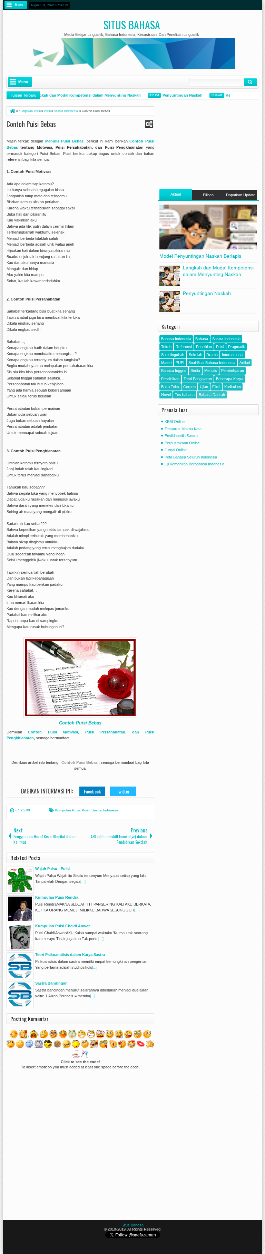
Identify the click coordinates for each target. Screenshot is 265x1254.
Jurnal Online (176, 450)
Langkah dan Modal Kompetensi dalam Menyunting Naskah (81, 95)
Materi (166, 363)
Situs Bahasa (132, 24)
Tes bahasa (185, 395)
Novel (166, 395)
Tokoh (166, 347)
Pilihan (208, 195)
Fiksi (216, 387)
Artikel (244, 363)
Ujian (204, 387)
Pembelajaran (232, 370)
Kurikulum (232, 387)
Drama (212, 355)
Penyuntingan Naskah (177, 95)
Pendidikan (170, 379)
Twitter (123, 791)
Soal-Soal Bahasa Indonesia (211, 363)
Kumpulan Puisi (67, 810)
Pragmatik (236, 347)
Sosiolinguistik (173, 355)
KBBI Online (175, 421)
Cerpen (189, 387)
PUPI (180, 363)
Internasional (232, 355)
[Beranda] (12, 111)
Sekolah (195, 355)
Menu (19, 5)
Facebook (92, 791)
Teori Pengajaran (198, 379)
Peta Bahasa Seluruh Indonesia (191, 457)
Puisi (85, 810)
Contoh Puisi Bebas (31, 124)
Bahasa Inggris (173, 370)
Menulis (210, 370)
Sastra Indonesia (105, 810)
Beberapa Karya (229, 379)
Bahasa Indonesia (176, 339)
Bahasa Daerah (212, 395)
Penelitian (204, 347)
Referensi (184, 347)
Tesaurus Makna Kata (183, 429)
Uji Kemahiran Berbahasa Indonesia (194, 464)
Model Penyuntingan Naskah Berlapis (200, 256)
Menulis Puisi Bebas (64, 141)
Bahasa (201, 339)
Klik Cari (250, 82)
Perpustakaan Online (182, 443)
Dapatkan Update (240, 195)
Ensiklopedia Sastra (181, 436)
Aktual (175, 194)
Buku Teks (170, 387)
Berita (195, 370)
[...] (83, 881)
